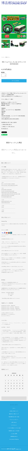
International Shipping (14, 439)
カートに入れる (15, 80)
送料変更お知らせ (14, 436)
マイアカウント (14, 425)
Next (26, 44)
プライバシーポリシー (14, 419)
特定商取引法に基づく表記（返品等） (9, 122)
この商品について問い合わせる (8, 126)
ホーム (14, 408)
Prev (2, 44)
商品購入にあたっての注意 (14, 430)
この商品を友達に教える (6, 124)
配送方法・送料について (14, 413)
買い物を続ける (4, 128)
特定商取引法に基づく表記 (14, 416)
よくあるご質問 (14, 433)
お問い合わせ (14, 422)
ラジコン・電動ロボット (5, 57)
